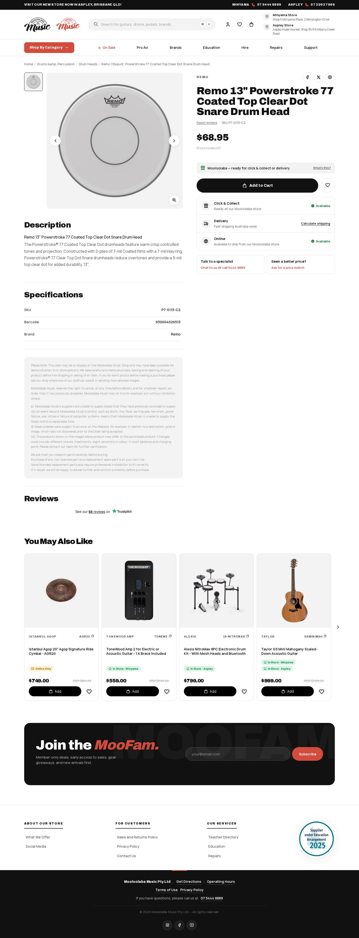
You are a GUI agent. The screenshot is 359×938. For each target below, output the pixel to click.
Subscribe (307, 754)
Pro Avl (142, 47)
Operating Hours (221, 881)
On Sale (109, 47)
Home (28, 64)
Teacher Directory (223, 837)
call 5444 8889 (233, 267)
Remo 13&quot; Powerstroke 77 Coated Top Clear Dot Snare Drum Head (155, 64)
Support (310, 47)
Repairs (276, 47)
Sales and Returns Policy (137, 837)
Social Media (36, 846)
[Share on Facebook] (307, 77)
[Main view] (33, 82)
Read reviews (207, 122)
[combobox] (152, 24)
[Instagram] (167, 925)
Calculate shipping (315, 223)
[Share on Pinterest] (330, 77)
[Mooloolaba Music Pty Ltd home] (52, 24)
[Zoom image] (174, 200)
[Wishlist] (239, 24)
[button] (328, 185)
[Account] (227, 24)
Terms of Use (166, 889)
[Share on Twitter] (319, 77)
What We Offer (38, 837)
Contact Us (126, 856)
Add (58, 691)
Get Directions (188, 881)
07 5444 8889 (212, 898)
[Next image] (174, 140)
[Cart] (251, 24)
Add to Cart (261, 185)
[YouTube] (192, 925)
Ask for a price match (287, 267)
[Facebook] (179, 925)
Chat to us (209, 267)
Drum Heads (88, 64)
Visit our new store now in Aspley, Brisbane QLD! (73, 4)
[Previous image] (55, 140)
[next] (338, 627)
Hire (245, 47)
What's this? (322, 168)
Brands (176, 47)
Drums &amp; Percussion (56, 64)
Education (211, 47)
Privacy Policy (128, 846)
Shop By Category (46, 47)
